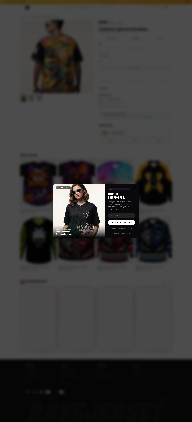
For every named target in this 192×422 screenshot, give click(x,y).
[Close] (135, 187)
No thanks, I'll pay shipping (121, 233)
